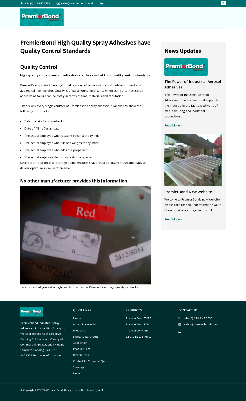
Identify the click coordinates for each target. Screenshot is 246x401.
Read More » (173, 125)
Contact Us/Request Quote (91, 361)
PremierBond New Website (188, 191)
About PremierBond (86, 324)
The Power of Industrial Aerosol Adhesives (192, 84)
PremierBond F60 (137, 324)
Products (79, 330)
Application (80, 342)
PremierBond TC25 (138, 318)
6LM (100, 390)
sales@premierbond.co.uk (77, 3)
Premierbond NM (137, 330)
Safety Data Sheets (86, 336)
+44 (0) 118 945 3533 (37, 3)
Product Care (82, 349)
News (77, 373)
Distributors (81, 355)
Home (77, 318)
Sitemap (78, 367)
